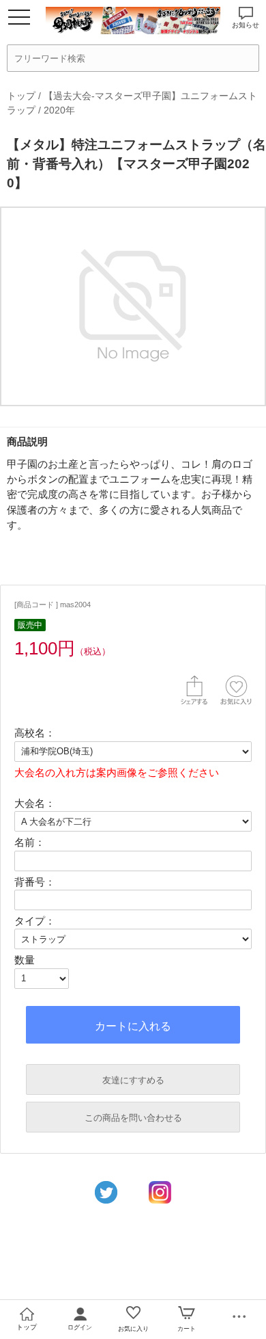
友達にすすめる (133, 1080)
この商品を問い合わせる (133, 1118)
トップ (21, 95)
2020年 (59, 110)
